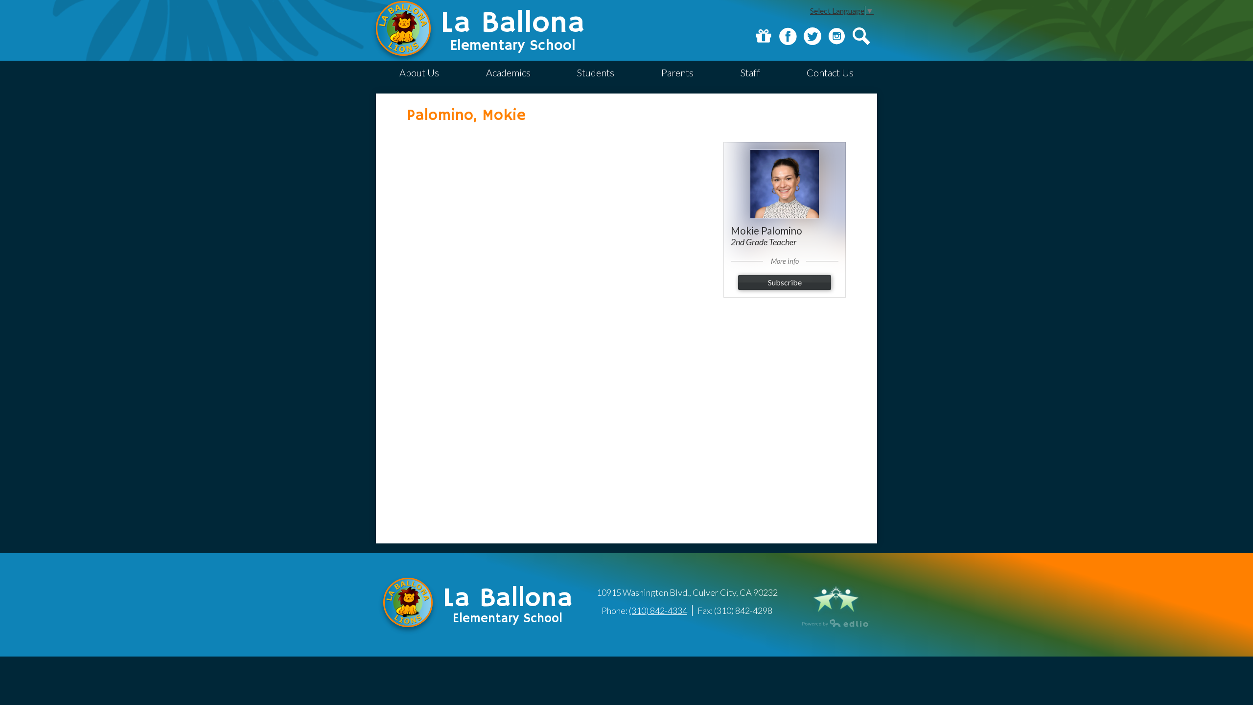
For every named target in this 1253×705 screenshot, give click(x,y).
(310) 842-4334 (658, 610)
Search (861, 36)
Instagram (837, 36)
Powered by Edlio (836, 623)
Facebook (788, 36)
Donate (763, 36)
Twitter (812, 36)
